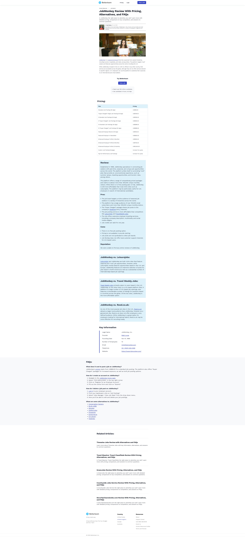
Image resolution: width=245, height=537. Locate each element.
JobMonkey (102, 60)
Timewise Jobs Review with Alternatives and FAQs (117, 442)
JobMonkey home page (107, 378)
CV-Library (92, 416)
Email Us (138, 524)
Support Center (140, 519)
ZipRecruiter (93, 410)
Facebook (112, 209)
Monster (91, 408)
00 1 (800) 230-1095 (128, 348)
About (137, 517)
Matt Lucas (125, 335)
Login (128, 2)
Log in (91, 391)
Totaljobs (92, 418)
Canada (119, 521)
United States (121, 517)
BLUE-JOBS (93, 406)
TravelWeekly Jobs (122, 214)
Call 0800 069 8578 (141, 521)
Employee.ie (93, 414)
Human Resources (103, 8)
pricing (97, 369)
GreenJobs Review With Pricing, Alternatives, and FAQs (119, 470)
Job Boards (113, 8)
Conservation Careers (96, 404)
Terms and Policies (141, 528)
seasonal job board (113, 60)
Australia (119, 524)
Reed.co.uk (138, 309)
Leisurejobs (109, 214)
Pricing (121, 2)
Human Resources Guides (143, 526)
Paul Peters (108, 25)
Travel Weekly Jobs (106, 285)
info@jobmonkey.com (129, 345)
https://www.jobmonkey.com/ (131, 351)
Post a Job (142, 2)
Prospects (92, 412)
